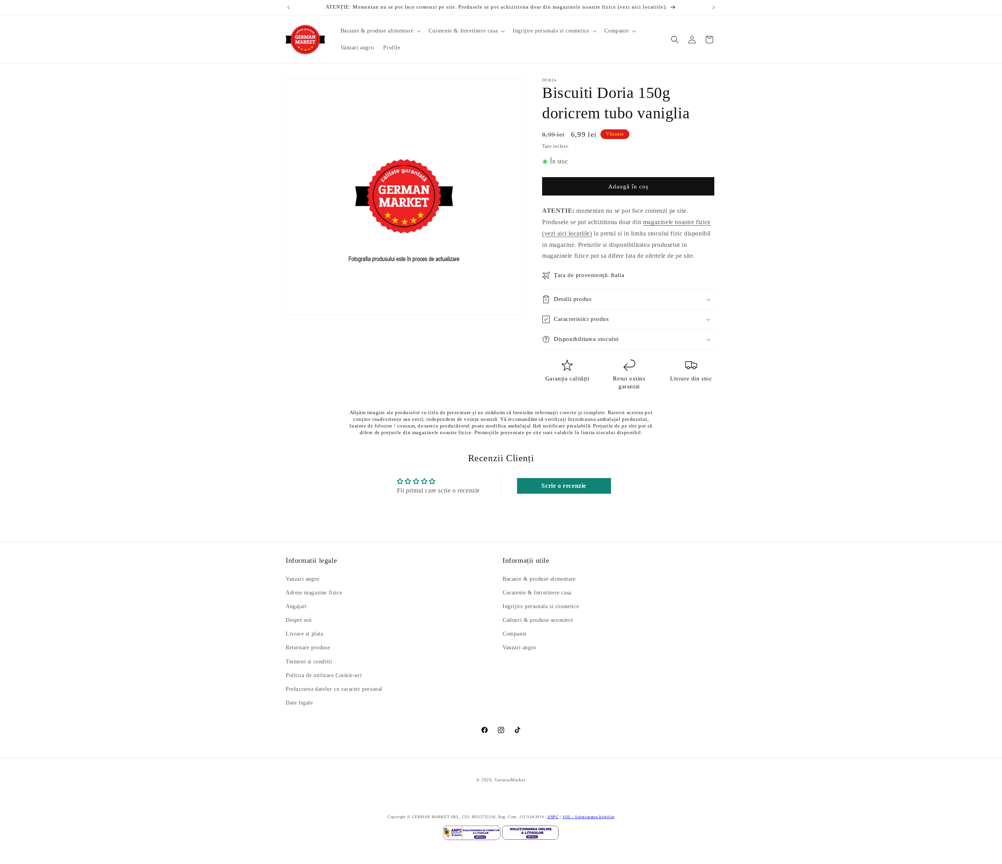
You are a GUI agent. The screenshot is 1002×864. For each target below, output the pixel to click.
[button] (380, 31)
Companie (515, 634)
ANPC (553, 817)
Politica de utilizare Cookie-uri (324, 675)
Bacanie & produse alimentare (539, 579)
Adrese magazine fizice (314, 593)
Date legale (299, 703)
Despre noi (299, 620)
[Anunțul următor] (713, 7)
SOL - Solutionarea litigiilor (588, 817)
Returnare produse (308, 648)
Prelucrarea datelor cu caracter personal (334, 689)
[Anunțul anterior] (288, 7)
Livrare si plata (304, 634)
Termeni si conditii (309, 662)
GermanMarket (510, 779)
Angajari (296, 606)
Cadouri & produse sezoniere (538, 620)
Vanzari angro (302, 579)
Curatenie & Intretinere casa (537, 593)
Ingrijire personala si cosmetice (541, 606)
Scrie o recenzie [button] (563, 485)
